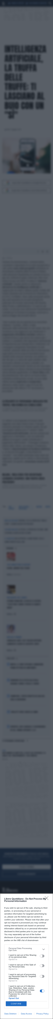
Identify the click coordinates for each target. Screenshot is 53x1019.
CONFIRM (16, 1004)
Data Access (26, 1014)
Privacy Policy (42, 1014)
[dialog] (26, 956)
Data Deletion (10, 1014)
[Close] (47, 899)
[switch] (42, 956)
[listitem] (26, 949)
